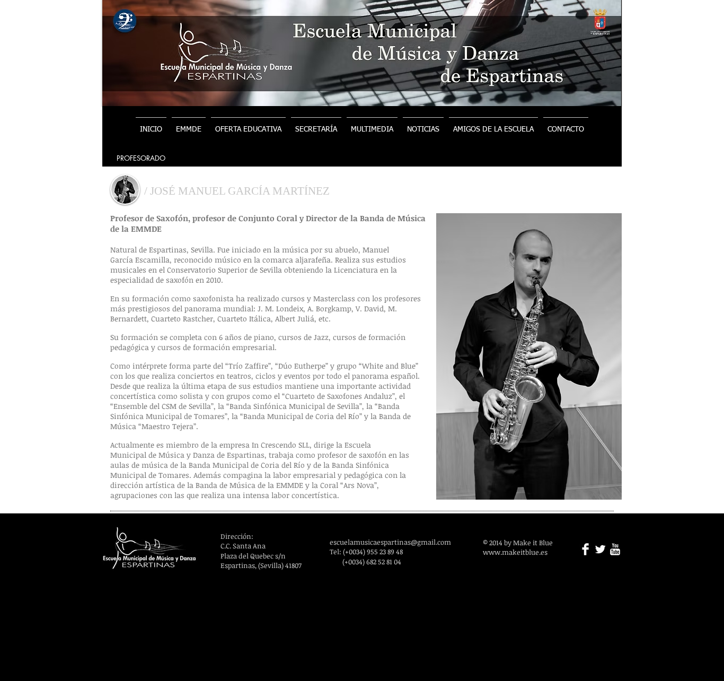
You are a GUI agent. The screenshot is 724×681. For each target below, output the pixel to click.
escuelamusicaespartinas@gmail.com (390, 542)
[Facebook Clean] (585, 549)
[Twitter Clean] (600, 549)
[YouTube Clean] (615, 549)
